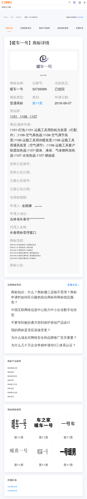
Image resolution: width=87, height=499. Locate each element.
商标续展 (10, 372)
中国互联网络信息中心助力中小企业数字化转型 (44, 312)
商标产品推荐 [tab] (44, 28)
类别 (35, 97)
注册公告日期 (20, 188)
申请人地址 (18, 213)
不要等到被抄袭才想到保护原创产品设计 (40, 322)
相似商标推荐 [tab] (62, 28)
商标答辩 (10, 380)
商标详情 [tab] (9, 28)
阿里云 (6, 17)
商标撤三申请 (12, 384)
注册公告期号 (20, 180)
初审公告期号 (20, 163)
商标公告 (16, 265)
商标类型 (16, 97)
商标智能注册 (12, 368)
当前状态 (61, 83)
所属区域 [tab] (79, 28)
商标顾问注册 (12, 392)
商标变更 (10, 388)
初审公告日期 (20, 172)
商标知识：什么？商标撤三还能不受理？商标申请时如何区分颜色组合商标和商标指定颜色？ (44, 297)
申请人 (15, 205)
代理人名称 (18, 227)
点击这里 (80, 17)
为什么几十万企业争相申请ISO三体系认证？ (43, 345)
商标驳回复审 (12, 376)
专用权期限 (18, 197)
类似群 (15, 111)
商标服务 (18, 17)
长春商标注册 (12, 491)
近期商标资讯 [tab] (25, 28)
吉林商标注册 (12, 487)
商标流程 (16, 240)
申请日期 (61, 97)
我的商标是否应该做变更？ (31, 329)
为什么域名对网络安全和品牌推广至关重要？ (44, 337)
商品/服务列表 (20, 124)
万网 (12, 17)
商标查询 (10, 396)
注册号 (37, 83)
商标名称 (16, 83)
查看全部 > (73, 284)
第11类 (37, 103)
